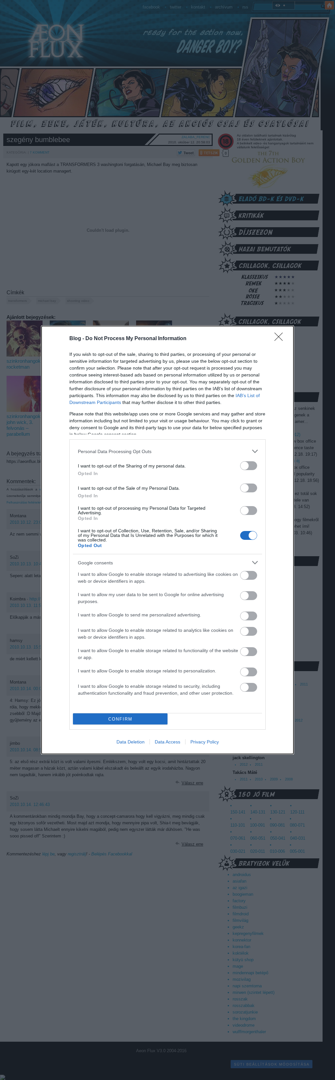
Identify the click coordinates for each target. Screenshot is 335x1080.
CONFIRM (120, 719)
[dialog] (167, 540)
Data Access (167, 741)
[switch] (248, 465)
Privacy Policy (204, 741)
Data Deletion (130, 741)
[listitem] (167, 451)
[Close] (280, 339)
